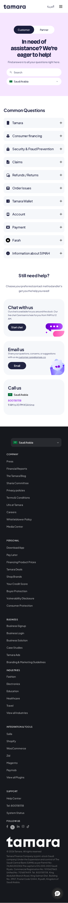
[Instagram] (23, 827)
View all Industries (17, 712)
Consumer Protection (20, 605)
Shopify (11, 741)
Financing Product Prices (21, 562)
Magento (12, 762)
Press (10, 461)
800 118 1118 (14, 400)
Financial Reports (17, 468)
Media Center (15, 526)
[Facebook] (7, 827)
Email (17, 365)
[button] (57, 893)
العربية (50, 6)
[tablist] (34, 30)
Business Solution (17, 640)
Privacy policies (16, 490)
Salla (9, 733)
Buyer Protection (17, 591)
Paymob (12, 770)
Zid (8, 755)
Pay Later (12, 554)
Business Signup (16, 625)
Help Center (14, 798)
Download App (15, 547)
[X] (12, 827)
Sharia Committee (18, 483)
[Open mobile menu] (60, 6)
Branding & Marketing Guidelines (26, 662)
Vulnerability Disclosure (20, 598)
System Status (15, 812)
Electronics (13, 683)
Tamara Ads (13, 654)
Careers (11, 512)
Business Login (15, 633)
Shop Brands (14, 576)
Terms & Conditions (18, 497)
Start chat (17, 327)
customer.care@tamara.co (32, 357)
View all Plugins (15, 777)
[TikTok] (28, 827)
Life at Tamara (15, 504)
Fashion (11, 676)
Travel (10, 705)
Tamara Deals (14, 569)
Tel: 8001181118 (15, 805)
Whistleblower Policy (19, 519)
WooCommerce (16, 748)
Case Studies (14, 647)
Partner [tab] (44, 29)
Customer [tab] (24, 29)
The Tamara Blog (16, 475)
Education (13, 691)
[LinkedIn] (18, 827)
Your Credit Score (17, 583)
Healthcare (13, 698)
